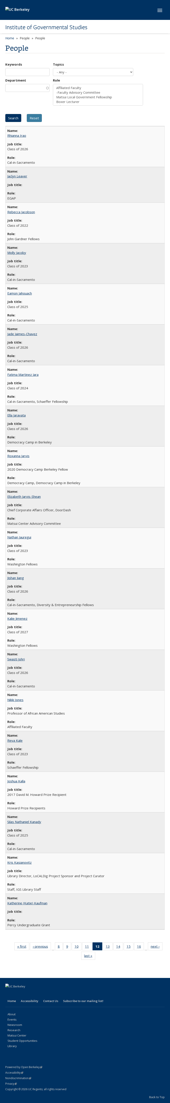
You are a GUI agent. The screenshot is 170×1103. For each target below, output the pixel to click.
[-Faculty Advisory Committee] (98, 92)
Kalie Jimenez (17, 618)
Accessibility (29, 1001)
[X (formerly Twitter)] (18, 994)
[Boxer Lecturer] (98, 101)
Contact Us (50, 1001)
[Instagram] (44, 994)
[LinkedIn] (26, 994)
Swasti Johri (16, 659)
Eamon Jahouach (19, 293)
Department (15, 80)
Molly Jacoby (16, 252)
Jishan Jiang (15, 578)
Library (12, 1046)
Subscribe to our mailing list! (83, 1001)
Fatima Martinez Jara (23, 374)
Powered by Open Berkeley (23, 1067)
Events (12, 1019)
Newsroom (15, 1025)
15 (130, 947)
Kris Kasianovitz (19, 862)
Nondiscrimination (18, 1078)
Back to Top (157, 1097)
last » (89, 956)
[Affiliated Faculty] (98, 88)
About (11, 1014)
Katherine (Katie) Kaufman (27, 903)
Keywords (13, 64)
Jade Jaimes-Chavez (22, 334)
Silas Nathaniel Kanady (24, 822)
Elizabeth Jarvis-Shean (24, 496)
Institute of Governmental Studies (46, 27)
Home (9, 38)
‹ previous (42, 947)
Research (14, 1030)
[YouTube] (35, 994)
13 (109, 947)
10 (78, 947)
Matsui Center (17, 1035)
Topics (58, 64)
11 (88, 947)
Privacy (11, 1084)
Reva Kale (15, 740)
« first (23, 947)
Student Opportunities (22, 1041)
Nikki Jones (15, 700)
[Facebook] (9, 994)
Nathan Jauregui (19, 537)
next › (156, 947)
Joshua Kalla (16, 781)
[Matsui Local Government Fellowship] (98, 97)
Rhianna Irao (16, 135)
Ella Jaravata (16, 415)
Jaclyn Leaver (17, 176)
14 (119, 947)
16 (140, 947)
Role (56, 80)
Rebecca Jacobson (21, 212)
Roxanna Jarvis (18, 456)
